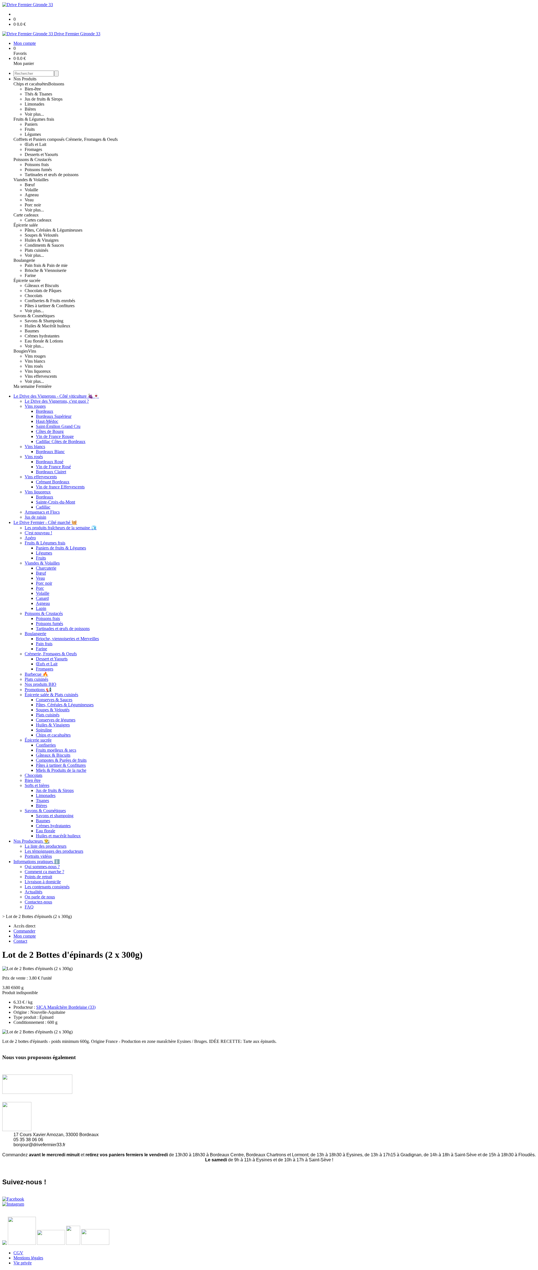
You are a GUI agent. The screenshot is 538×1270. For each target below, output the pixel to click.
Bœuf (30, 184)
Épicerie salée (25, 225)
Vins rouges (35, 356)
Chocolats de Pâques (43, 290)
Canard (42, 598)
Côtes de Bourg (50, 431)
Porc (40, 588)
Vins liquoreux (38, 371)
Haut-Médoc (47, 421)
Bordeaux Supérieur (53, 416)
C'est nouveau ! (38, 532)
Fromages (33, 149)
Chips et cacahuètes (30, 83)
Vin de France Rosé (53, 466)
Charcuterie (46, 568)
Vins (32, 351)
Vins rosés (34, 366)
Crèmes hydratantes (42, 336)
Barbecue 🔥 (36, 674)
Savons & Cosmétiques (34, 315)
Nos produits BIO (40, 684)
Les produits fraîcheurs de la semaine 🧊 (61, 527)
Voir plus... (34, 114)
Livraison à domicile (43, 881)
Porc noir (33, 204)
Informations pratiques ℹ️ (36, 861)
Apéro (30, 537)
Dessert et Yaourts (52, 658)
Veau (29, 199)
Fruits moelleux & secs (56, 750)
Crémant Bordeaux (52, 481)
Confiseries (46, 745)
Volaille (31, 189)
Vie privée (22, 1262)
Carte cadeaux (26, 215)
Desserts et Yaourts (41, 154)
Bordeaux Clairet (51, 471)
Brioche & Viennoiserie (45, 270)
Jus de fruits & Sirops (43, 99)
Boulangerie (24, 260)
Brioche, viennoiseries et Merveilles (67, 638)
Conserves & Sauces (54, 699)
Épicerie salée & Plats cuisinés (51, 694)
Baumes (32, 330)
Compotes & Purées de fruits (61, 760)
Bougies (20, 351)
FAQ (29, 907)
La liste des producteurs (45, 846)
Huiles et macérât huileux (58, 835)
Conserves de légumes (55, 719)
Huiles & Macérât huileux (47, 325)
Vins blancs (35, 361)
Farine (30, 275)
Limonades (34, 104)
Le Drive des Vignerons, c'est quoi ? (57, 401)
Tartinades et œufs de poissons (51, 174)
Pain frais (44, 643)
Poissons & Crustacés (32, 159)
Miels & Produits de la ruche (61, 770)
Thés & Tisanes (38, 94)
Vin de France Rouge (55, 436)
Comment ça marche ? (44, 871)
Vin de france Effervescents (60, 486)
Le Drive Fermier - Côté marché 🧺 (45, 522)
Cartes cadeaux (38, 220)
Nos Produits (24, 78)
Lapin (41, 608)
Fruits (30, 129)
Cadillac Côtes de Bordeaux (60, 441)
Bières (30, 109)
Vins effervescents (41, 376)
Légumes (33, 134)
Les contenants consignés (47, 886)
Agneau (32, 194)
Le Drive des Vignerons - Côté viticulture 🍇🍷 (56, 396)
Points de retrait (38, 876)
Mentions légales (28, 1257)
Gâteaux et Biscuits (42, 285)
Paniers (31, 124)
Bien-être (33, 89)
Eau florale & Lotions (44, 341)
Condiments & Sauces (44, 245)
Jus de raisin (35, 517)
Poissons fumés (38, 169)
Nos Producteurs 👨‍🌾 (31, 841)
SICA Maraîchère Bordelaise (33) (66, 1007)
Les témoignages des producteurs (54, 851)
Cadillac (43, 507)
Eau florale (45, 830)
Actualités (33, 891)
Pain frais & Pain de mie (46, 265)
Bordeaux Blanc (50, 451)
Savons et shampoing (54, 815)
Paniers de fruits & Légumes (61, 548)
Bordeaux (44, 411)
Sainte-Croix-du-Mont (55, 502)
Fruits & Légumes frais (33, 119)
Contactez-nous (38, 902)
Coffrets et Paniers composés (39, 139)
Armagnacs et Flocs (42, 512)
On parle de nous (40, 896)
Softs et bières (37, 785)
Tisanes (42, 800)
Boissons (56, 83)
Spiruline (44, 730)
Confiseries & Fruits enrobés (50, 300)
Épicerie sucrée (26, 280)
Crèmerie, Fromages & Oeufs (92, 139)
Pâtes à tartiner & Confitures (50, 305)
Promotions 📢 (38, 689)
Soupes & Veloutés (41, 235)
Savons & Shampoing (44, 320)
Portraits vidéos (38, 856)
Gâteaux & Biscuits (53, 755)
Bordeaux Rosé (49, 461)
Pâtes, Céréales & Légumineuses (53, 230)
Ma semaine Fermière (32, 386)
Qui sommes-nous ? (42, 866)
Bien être (33, 780)
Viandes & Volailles (30, 179)
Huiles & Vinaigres (42, 240)
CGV (18, 1252)
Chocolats (33, 295)
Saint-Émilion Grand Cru (58, 426)
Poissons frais (37, 164)
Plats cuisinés (36, 250)
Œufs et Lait (35, 144)
